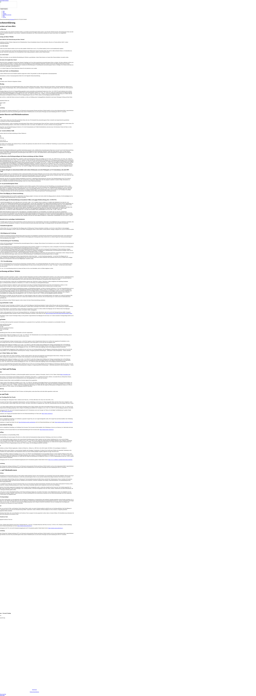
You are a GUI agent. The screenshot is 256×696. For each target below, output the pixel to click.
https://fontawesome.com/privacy (47, 429)
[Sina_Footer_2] (34, 687)
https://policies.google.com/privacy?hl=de (63, 422)
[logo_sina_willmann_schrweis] (8, 7)
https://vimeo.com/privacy (7, 411)
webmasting (11, 19)
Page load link (3, 694)
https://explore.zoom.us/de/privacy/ (24, 525)
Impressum (34, 689)
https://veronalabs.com (65, 374)
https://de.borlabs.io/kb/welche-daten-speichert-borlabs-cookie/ (59, 313)
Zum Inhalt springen (4, 0)
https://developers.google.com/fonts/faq (27, 422)
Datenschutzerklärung (34, 691)
